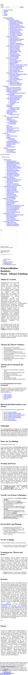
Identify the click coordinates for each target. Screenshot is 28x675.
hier (22, 457)
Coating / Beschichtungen (16, 97)
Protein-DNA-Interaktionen (16, 79)
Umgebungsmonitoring (15, 55)
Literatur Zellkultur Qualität (14, 416)
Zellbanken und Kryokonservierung (16, 414)
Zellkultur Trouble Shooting (16, 25)
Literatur (6, 13)
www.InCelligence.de (6, 604)
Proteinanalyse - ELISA (12, 72)
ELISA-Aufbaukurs (14, 78)
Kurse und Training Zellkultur (14, 87)
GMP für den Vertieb (14, 82)
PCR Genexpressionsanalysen (17, 66)
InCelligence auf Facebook (13, 130)
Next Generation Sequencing (16, 71)
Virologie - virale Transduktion (17, 44)
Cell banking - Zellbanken (16, 35)
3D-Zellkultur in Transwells (16, 33)
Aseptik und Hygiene (15, 31)
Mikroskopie (10, 113)
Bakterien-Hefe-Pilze (14, 99)
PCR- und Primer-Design (16, 60)
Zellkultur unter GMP (15, 50)
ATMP (8, 134)
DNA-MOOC (13, 123)
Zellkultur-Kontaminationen (13, 98)
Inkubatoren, (24, 605)
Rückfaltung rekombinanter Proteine (18, 74)
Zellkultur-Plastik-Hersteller (16, 95)
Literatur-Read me (11, 146)
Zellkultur (6, 11)
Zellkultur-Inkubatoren (12, 91)
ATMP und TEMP (11, 110)
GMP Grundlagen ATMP (15, 51)
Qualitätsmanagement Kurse (13, 46)
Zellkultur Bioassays (14, 37)
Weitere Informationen (5, 674)
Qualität (8, 137)
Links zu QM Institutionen (13, 117)
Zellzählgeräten (5, 606)
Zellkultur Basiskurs (14, 20)
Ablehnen (8, 673)
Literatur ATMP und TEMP (14, 413)
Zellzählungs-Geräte (14, 109)
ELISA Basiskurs (14, 76)
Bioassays (6, 398)
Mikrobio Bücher (14, 121)
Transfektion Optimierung (16, 43)
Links (5, 12)
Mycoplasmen (13, 140)
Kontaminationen (11, 138)
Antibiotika (12, 103)
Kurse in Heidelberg (11, 152)
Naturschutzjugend (11, 132)
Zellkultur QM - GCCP (15, 28)
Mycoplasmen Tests (14, 102)
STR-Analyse (13, 42)
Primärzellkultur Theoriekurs (16, 23)
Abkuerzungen (10, 129)
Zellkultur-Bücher (11, 119)
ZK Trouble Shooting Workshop (17, 27)
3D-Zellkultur (10, 105)
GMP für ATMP (7, 394)
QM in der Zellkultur (14, 48)
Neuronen (9, 145)
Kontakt (5, 15)
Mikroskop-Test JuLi (14, 114)
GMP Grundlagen (8, 396)
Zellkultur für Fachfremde (16, 85)
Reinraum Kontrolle (14, 54)
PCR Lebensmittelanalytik (16, 68)
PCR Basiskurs (13, 59)
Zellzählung (9, 106)
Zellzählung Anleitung (15, 107)
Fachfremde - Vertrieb (12, 80)
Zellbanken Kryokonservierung (14, 89)
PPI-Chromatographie (15, 75)
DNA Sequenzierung (14, 70)
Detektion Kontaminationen (13, 142)
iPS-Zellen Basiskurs (14, 24)
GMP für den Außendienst (16, 83)
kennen (14, 617)
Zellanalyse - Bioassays (12, 36)
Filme (8, 125)
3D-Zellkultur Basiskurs (15, 32)
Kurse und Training (8, 9)
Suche (21, 7)
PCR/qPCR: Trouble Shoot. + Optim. (18, 64)
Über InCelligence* (11, 149)
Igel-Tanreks (9, 126)
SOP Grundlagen (8, 397)
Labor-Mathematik (14, 56)
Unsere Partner (10, 150)
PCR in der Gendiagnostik (16, 67)
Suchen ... (3, 7)
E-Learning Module (11, 122)
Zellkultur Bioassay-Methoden (17, 39)
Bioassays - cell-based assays (13, 90)
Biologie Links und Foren (13, 127)
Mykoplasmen (13, 101)
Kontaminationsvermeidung (16, 29)
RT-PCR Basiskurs (14, 62)
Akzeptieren (3, 673)
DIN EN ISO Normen (12, 136)
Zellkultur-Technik (11, 144)
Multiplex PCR (13, 63)
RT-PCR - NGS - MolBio (13, 58)
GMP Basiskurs (13, 52)
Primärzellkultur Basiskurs (16, 21)
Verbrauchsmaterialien (16, 606)
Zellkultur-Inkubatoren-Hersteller (17, 93)
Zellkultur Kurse (10, 19)
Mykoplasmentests (12, 420)
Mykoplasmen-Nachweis (15, 40)
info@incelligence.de (5, 251)
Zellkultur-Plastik (11, 94)
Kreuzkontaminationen (12, 141)
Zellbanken (9, 118)
